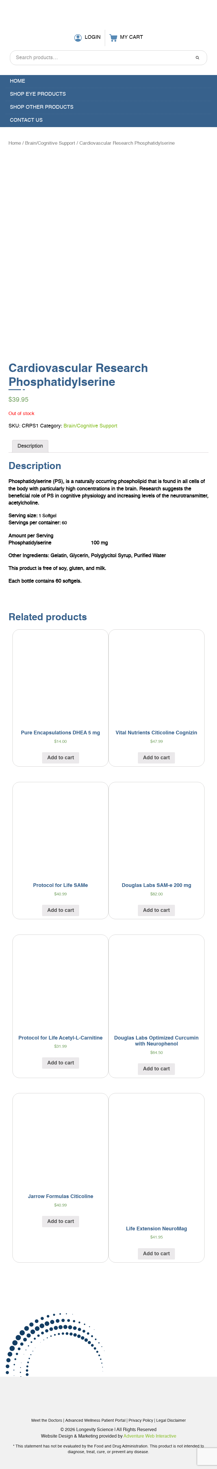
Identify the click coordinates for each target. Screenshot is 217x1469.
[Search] (197, 58)
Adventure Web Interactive (149, 1436)
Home (17, 81)
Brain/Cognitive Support (50, 143)
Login (93, 37)
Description (30, 446)
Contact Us (26, 120)
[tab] (30, 446)
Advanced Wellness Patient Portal (95, 1421)
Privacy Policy (141, 1421)
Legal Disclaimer (171, 1421)
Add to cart (60, 757)
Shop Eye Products (38, 94)
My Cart (131, 37)
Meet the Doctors (46, 1421)
